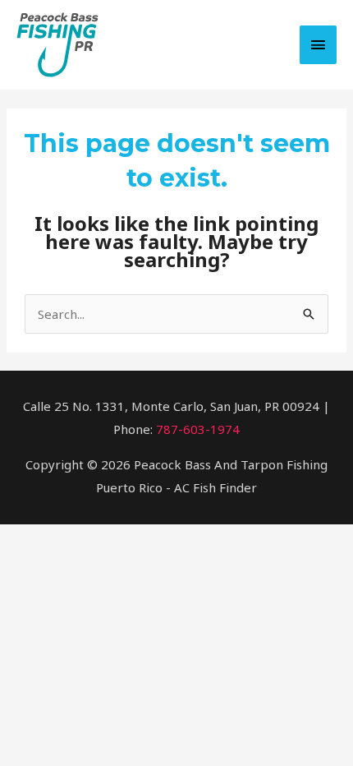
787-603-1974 (198, 429)
